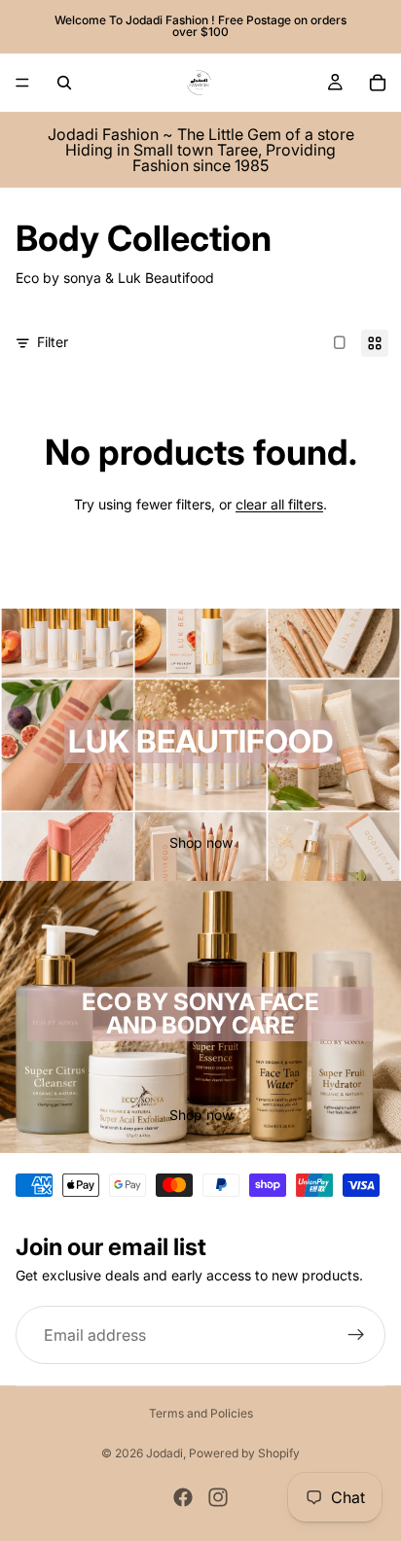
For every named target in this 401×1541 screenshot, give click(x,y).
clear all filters (279, 504)
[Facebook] (183, 1497)
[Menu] (22, 82)
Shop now (201, 842)
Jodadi (164, 1453)
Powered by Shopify (244, 1453)
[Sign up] (356, 1335)
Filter (52, 341)
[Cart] (377, 82)
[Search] (64, 82)
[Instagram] (218, 1497)
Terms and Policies (201, 1413)
